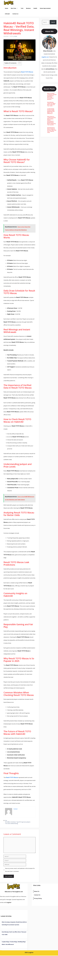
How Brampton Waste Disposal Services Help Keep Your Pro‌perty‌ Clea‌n (51, 130)
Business (28, 8)
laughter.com (45, 57)
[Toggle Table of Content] (18, 62)
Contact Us (37, 895)
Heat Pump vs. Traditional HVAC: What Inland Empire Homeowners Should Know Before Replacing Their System (51, 120)
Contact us (15, 13)
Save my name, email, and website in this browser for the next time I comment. (20, 870)
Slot (6, 820)
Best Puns (13, 8)
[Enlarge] (54, 37)
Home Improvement (45, 8)
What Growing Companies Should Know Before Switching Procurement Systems (51, 96)
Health (35, 8)
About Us (36, 891)
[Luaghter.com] (9, 3)
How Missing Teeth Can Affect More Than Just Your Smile (51, 104)
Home (6, 8)
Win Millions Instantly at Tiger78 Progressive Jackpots (17, 822)
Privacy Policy (38, 898)
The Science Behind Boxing (11, 823)
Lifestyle (7, 13)
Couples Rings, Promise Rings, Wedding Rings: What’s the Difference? (51, 111)
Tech (22, 8)
